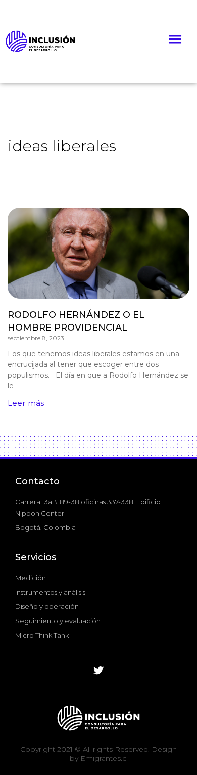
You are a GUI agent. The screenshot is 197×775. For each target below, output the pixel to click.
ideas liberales (62, 145)
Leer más (26, 403)
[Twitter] (98, 671)
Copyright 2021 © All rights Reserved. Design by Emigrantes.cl (98, 754)
